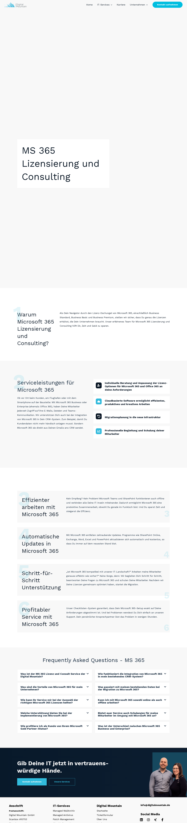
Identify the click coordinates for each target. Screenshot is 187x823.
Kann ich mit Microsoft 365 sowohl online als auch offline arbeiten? (130, 701)
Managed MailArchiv (64, 810)
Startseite (102, 810)
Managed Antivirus (63, 815)
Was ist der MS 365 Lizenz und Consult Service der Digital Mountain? (52, 675)
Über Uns (102, 819)
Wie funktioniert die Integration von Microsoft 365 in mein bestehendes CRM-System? (130, 675)
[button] (111, 4)
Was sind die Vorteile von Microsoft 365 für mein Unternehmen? (51, 688)
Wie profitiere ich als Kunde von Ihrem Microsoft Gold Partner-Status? (51, 727)
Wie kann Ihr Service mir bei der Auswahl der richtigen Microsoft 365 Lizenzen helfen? (49, 701)
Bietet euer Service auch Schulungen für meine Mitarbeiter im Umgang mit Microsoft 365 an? (128, 714)
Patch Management (63, 819)
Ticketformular (105, 815)
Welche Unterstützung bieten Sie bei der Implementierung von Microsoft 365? (46, 714)
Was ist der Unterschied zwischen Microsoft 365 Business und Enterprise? (129, 727)
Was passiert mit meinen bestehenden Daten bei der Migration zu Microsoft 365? (129, 688)
